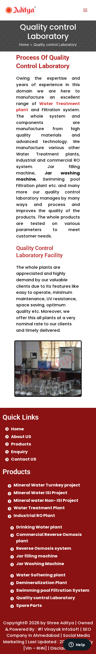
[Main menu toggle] (85, 10)
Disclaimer (61, 648)
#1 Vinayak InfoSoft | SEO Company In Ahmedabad (48, 632)
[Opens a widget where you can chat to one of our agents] (77, 645)
